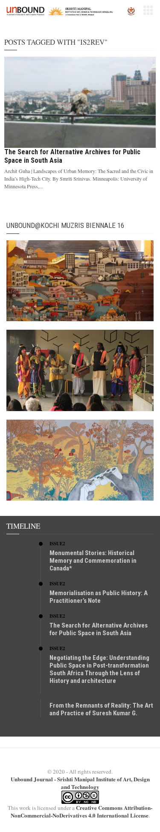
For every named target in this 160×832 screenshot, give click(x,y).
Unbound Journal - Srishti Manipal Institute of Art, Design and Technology (80, 783)
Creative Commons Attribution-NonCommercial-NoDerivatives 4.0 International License (82, 811)
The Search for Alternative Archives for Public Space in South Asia (98, 629)
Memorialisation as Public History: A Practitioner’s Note (98, 597)
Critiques (62, 696)
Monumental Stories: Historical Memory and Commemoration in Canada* (93, 560)
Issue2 (57, 543)
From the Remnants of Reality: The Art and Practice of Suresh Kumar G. (101, 709)
